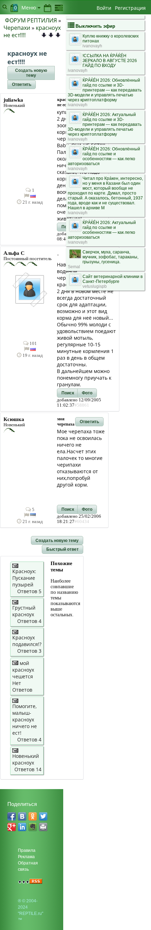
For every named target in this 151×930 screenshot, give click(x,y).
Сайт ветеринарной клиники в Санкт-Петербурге (113, 279)
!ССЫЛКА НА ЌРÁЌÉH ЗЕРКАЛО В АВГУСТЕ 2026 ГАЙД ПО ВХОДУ (110, 60)
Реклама (26, 856)
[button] (31, 73)
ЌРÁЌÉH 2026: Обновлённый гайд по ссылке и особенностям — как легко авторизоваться (104, 156)
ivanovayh (92, 45)
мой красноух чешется (23, 670)
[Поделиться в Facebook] (11, 816)
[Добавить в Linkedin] (22, 827)
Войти (104, 8)
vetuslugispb (95, 286)
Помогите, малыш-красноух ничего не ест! (24, 719)
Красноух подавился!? (26, 640)
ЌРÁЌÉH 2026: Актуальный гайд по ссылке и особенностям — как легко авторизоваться (102, 230)
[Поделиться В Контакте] (22, 816)
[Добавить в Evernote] (32, 827)
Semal (74, 266)
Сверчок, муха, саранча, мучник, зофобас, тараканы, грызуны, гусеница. (110, 257)
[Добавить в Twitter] (43, 816)
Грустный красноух (23, 611)
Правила (26, 850)
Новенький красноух (25, 759)
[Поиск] (4, 6)
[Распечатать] (43, 827)
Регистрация (130, 8)
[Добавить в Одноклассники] (32, 816)
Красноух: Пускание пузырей (24, 578)
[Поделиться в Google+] (11, 827)
